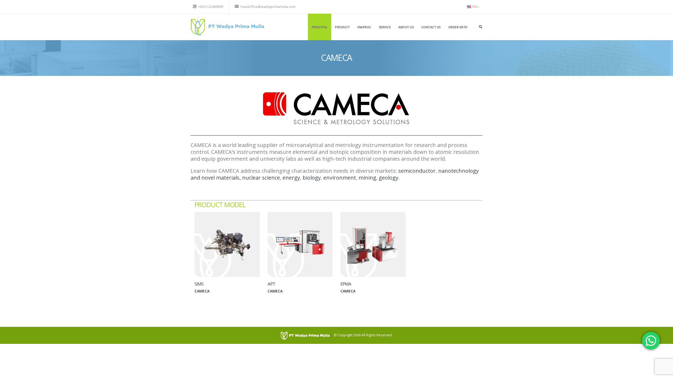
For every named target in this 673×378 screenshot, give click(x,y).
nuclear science (261, 177)
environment (339, 177)
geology (388, 177)
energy (291, 177)
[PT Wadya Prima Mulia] (227, 26)
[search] (480, 27)
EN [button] (474, 6)
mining (367, 177)
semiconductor (417, 170)
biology (312, 177)
